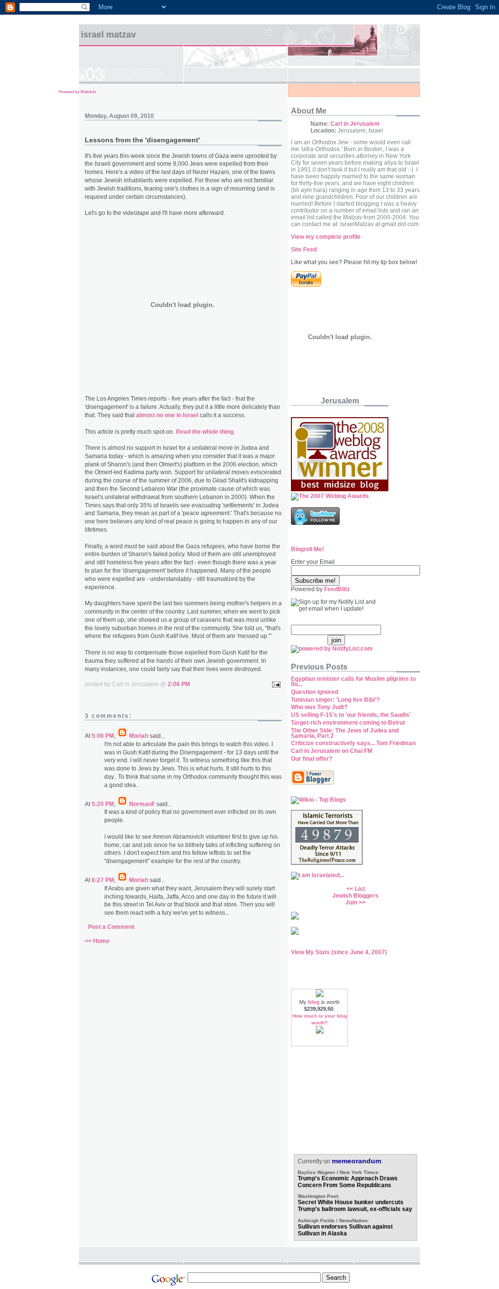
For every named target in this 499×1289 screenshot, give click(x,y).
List (360, 888)
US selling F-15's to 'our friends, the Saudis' (351, 715)
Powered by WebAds (77, 92)
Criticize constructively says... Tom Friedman (353, 743)
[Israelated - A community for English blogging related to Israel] (317, 875)
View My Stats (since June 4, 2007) (339, 952)
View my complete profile (326, 236)
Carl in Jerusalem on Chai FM (331, 751)
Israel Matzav (108, 34)
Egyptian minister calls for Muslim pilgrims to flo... (353, 681)
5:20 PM (103, 804)
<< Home (97, 941)
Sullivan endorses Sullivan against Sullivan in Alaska (345, 1230)
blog (314, 1002)
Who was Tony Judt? (319, 707)
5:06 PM (103, 735)
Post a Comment (111, 926)
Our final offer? (311, 758)
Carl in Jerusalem (355, 123)
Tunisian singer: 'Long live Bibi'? (335, 699)
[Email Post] (275, 684)
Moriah (138, 735)
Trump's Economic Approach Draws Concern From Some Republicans (348, 1182)
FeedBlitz (337, 589)
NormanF (142, 804)
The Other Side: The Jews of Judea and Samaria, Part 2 (345, 733)
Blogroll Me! (307, 549)
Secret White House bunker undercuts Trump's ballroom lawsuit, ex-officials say (355, 1205)
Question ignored (314, 692)
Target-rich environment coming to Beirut (348, 722)
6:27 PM (103, 880)
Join (351, 902)
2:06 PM (179, 684)
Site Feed (304, 249)
